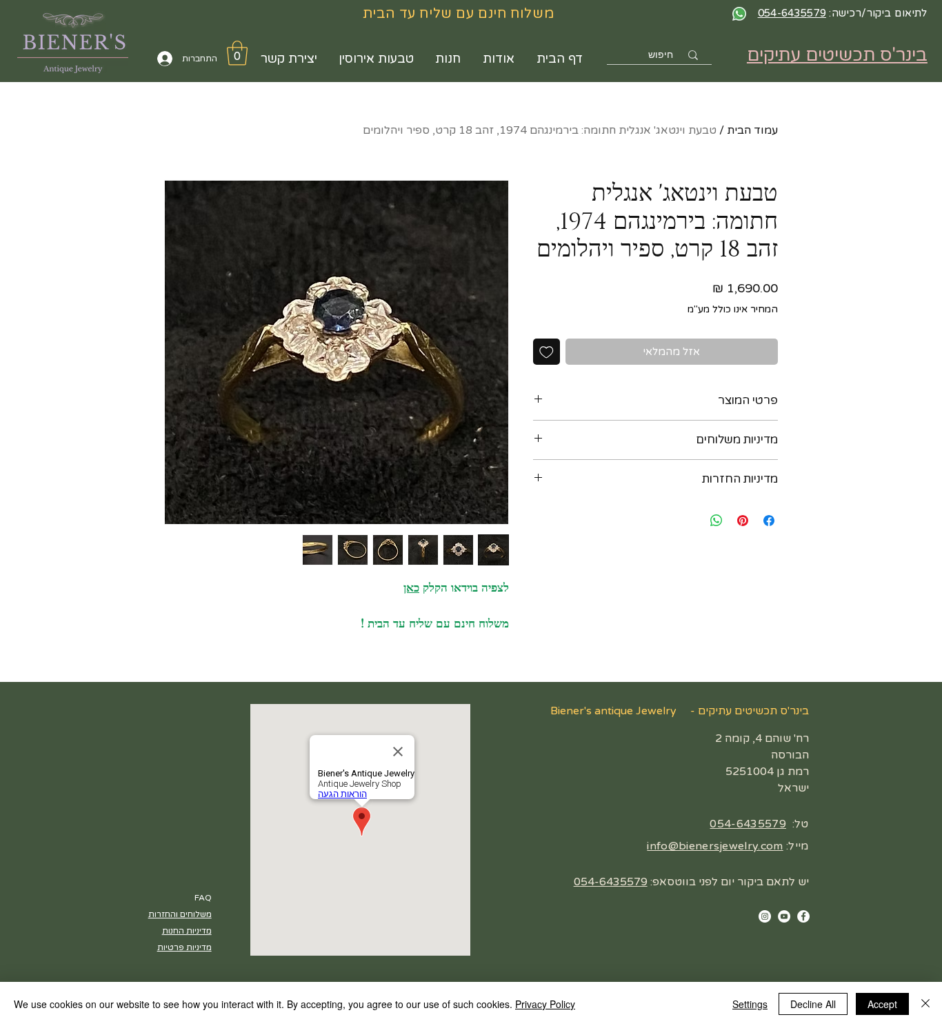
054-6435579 (748, 824)
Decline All (813, 1004)
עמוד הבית (752, 130)
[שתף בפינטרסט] (742, 520)
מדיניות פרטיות (184, 947)
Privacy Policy (545, 1004)
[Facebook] (803, 916)
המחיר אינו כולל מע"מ (733, 309)
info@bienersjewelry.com (715, 846)
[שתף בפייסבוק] (769, 520)
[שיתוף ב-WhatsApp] (716, 520)
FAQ (203, 898)
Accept (882, 1004)
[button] (237, 53)
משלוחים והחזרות (180, 914)
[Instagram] (765, 916)
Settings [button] (750, 1004)
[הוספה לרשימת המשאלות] (546, 352)
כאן (411, 588)
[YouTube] (784, 916)
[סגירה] (925, 1004)
